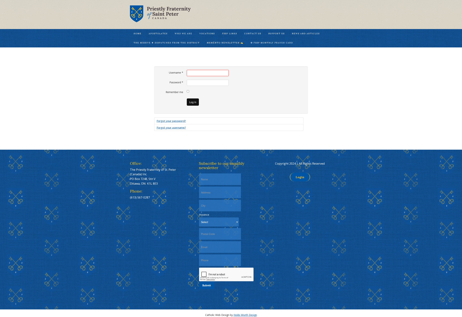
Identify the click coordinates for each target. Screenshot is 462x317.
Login (300, 177)
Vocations (207, 33)
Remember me (174, 92)
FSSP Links (229, 33)
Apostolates (158, 33)
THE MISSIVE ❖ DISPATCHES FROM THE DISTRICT (167, 42)
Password (176, 82)
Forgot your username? (171, 127)
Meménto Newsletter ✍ (225, 42)
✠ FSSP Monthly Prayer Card (272, 42)
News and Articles (306, 33)
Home (137, 33)
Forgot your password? (171, 121)
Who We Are (183, 33)
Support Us (276, 33)
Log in (192, 102)
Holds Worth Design (245, 315)
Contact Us (252, 33)
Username (176, 72)
